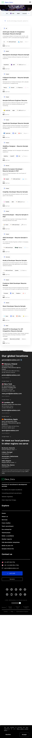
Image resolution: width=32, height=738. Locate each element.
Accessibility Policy (26, 607)
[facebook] (7, 589)
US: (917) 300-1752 (9, 562)
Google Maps (5, 381)
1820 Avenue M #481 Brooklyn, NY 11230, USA (8, 390)
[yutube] (20, 594)
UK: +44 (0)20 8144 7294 (11, 565)
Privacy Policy (10, 607)
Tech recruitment (8, 526)
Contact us (7, 554)
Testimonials (6, 532)
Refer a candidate (8, 536)
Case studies (6, 523)
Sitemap (4, 607)
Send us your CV (7, 545)
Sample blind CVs (8, 548)
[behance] (16, 589)
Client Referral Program (22, 611)
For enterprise (6, 529)
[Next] (29, 13)
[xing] (25, 589)
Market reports (7, 539)
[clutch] (16, 594)
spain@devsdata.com (10, 430)
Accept (24, 734)
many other (7, 469)
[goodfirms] (25, 594)
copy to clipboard (6, 377)
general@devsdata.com (11, 360)
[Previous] (3, 13)
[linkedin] (11, 589)
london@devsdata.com (11, 410)
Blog (12, 611)
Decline (8, 734)
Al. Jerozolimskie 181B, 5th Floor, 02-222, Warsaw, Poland (11, 371)
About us (5, 516)
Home (4, 513)
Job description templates (11, 542)
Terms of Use (18, 607)
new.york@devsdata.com (12, 393)
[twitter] (20, 589)
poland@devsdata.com (11, 375)
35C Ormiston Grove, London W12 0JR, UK (7, 406)
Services (4, 519)
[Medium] (11, 594)
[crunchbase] (7, 594)
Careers (12, 579)
